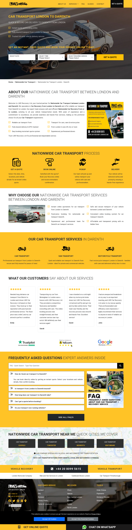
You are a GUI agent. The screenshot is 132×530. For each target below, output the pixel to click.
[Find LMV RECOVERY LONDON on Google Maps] (25, 501)
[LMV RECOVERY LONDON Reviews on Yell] (66, 343)
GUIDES (91, 4)
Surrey (69, 504)
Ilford (69, 490)
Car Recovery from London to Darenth (46, 106)
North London (72, 508)
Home (10, 82)
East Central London (74, 497)
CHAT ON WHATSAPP (102, 527)
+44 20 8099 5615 (68, 468)
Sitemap (100, 501)
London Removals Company (22, 476)
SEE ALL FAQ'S (66, 417)
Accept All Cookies (49, 519)
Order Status (101, 490)
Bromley (70, 501)
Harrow (69, 494)
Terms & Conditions (45, 504)
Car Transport (27, 118)
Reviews (41, 497)
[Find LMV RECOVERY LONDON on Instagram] (22, 501)
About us (62, 4)
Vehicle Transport (110, 469)
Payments (100, 494)
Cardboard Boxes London (81, 476)
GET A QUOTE (117, 4)
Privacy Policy (95, 514)
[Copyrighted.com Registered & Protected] (14, 505)
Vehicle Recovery (22, 469)
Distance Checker (103, 497)
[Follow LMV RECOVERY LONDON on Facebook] (9, 501)
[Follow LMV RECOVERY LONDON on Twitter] (14, 501)
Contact (100, 4)
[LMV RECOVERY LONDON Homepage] (18, 4)
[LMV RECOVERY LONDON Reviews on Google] (105, 343)
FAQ (83, 4)
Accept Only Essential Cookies (83, 519)
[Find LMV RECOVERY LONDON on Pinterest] (18, 501)
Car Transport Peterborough (110, 476)
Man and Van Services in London (51, 476)
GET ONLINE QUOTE (35, 527)
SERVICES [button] (73, 4)
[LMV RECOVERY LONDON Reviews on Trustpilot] (26, 343)
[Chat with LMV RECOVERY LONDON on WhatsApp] (85, 527)
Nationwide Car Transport (25, 82)
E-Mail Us (13, 494)
